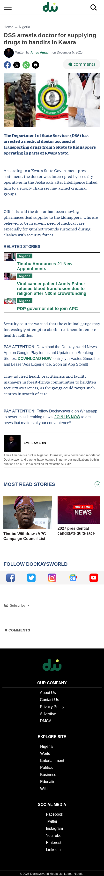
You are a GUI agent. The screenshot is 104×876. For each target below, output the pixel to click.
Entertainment (52, 760)
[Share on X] (16, 65)
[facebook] (10, 578)
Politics (46, 768)
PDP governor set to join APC (47, 308)
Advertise (48, 714)
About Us (48, 693)
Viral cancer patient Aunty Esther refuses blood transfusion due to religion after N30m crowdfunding (51, 288)
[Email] (35, 65)
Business (48, 775)
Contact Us (49, 700)
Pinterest (53, 842)
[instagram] (52, 578)
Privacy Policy (52, 707)
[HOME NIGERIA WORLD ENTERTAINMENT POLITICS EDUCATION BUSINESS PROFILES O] (52, 7)
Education (49, 782)
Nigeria (24, 27)
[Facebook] (7, 65)
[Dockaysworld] (52, 7)
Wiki (44, 789)
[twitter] (31, 578)
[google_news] (73, 578)
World (45, 753)
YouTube (53, 835)
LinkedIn (53, 850)
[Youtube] (93, 578)
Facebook (54, 814)
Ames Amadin (41, 52)
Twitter (51, 821)
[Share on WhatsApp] (26, 65)
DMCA (46, 721)
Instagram (54, 828)
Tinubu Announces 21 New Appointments (44, 266)
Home (8, 27)
